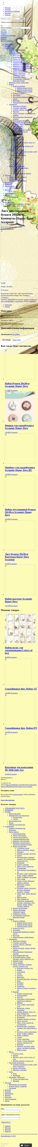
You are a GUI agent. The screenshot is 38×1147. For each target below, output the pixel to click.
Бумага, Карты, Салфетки (18, 177)
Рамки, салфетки (23, 1035)
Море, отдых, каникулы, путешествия (25, 867)
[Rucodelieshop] (1, 26)
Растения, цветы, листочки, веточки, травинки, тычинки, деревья (26, 890)
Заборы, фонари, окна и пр (26, 1012)
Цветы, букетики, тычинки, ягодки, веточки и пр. (22, 130)
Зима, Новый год (23, 899)
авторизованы (18, 794)
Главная (7, 9)
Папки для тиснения (20, 72)
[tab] (21, 305)
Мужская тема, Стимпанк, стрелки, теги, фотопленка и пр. (27, 1028)
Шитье (7, 195)
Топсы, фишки (18, 128)
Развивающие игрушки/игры (19, 815)
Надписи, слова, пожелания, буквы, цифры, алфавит (27, 874)
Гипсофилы (21, 972)
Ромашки (20, 983)
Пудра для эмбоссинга (20, 168)
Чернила (16, 170)
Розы (18, 981)
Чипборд (16, 133)
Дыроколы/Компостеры (21, 62)
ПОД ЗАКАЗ (17, 55)
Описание (8, 305)
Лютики (20, 975)
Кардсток (16, 101)
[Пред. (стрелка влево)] (1, 1145)
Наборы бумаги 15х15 (24, 88)
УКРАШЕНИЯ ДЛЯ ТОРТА (15, 808)
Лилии (19, 974)
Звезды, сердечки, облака (25, 850)
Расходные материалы (16, 150)
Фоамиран (16, 164)
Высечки (16, 111)
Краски (15, 141)
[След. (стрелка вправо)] (3, 1145)
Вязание (8, 1095)
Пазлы (11, 823)
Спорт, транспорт (23, 1039)
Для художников (10, 193)
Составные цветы (23, 848)
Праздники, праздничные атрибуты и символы (26, 1000)
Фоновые (20, 852)
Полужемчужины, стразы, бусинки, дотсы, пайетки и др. (23, 123)
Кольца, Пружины (19, 155)
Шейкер (20, 1003)
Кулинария (21, 1017)
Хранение (12, 52)
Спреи (15, 148)
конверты (32, 301)
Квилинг (8, 182)
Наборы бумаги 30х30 (24, 91)
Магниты (16, 157)
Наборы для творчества (17, 50)
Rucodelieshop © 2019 (8, 1136)
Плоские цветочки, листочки (27, 979)
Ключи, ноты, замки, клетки (27, 1015)
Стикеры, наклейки (20, 108)
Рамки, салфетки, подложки (26, 877)
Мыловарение (10, 186)
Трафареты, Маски (19, 77)
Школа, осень (21, 897)
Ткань (11, 159)
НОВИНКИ (9, 44)
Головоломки (17, 817)
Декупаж (8, 175)
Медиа (11, 135)
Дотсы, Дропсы (18, 139)
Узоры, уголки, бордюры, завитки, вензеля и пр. (26, 1042)
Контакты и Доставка (12, 11)
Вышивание (9, 1093)
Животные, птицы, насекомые (23, 885)
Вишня (19, 970)
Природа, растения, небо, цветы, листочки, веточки (26, 1047)
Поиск (22, 18)
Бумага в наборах (19, 86)
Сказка (19, 1037)
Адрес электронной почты (10, 1114)
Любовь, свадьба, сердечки (26, 854)
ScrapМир (16, 334)
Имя (2, 1109)
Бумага (11, 84)
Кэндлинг (8, 190)
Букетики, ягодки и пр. (25, 968)
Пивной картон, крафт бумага (23, 102)
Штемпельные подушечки (22, 173)
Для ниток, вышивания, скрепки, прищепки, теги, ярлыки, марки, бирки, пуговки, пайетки (26, 903)
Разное (19, 855)
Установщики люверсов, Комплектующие (21, 80)
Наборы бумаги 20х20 (24, 90)
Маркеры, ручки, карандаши (19, 82)
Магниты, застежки (20, 1070)
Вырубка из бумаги (19, 106)
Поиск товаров (6, 28)
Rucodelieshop (9, 202)
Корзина (8, 13)
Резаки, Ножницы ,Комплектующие (19, 74)
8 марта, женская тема (24, 994)
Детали (7, 306)
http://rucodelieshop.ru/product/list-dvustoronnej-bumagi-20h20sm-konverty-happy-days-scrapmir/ (19, 785)
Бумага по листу (18, 93)
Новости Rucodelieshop (7, 800)
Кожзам (15, 162)
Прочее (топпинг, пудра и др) (23, 146)
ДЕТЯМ (7, 46)
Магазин (8, 8)
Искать (4, 30)
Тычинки (20, 984)
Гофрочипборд (22, 995)
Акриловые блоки (19, 57)
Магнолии (20, 977)
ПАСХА (20, 997)
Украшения (13, 104)
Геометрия (20, 863)
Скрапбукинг (9, 48)
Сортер (15, 819)
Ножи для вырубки (19, 70)
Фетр (15, 161)
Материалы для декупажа (18, 181)
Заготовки (16, 95)
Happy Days (17, 340)
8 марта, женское (23, 864)
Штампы (16, 171)
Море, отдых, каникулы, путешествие (25, 1023)
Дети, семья (21, 879)
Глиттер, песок (18, 137)
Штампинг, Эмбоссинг (17, 166)
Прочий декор (18, 126)
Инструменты (14, 53)
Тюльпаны (20, 986)
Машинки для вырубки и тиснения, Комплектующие (22, 67)
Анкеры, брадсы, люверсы (22, 110)
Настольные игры (15, 821)
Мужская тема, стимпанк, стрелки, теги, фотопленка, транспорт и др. (26, 859)
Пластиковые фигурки (21, 121)
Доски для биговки (19, 59)
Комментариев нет (7, 229)
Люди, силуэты (22, 1021)
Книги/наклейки (14, 814)
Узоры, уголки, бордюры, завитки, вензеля (26, 882)
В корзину (5, 297)
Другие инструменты (20, 61)
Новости (8, 1131)
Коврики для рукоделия (21, 64)
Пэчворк (8, 184)
